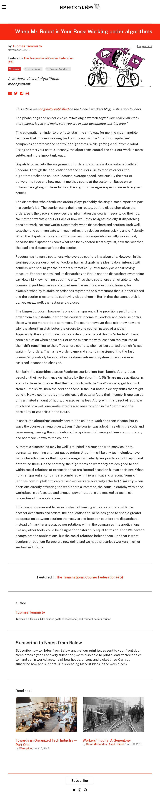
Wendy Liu (25, 748)
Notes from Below (77, 7)
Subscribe (79, 781)
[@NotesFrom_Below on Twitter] (74, 790)
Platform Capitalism (59, 69)
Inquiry (15, 69)
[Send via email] (11, 93)
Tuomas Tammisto (27, 46)
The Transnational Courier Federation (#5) (89, 577)
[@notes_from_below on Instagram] (80, 790)
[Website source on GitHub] (85, 790)
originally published (53, 109)
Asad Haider (116, 744)
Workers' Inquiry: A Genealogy (107, 740)
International (34, 69)
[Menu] (5, 7)
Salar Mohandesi (96, 744)
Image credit (144, 46)
